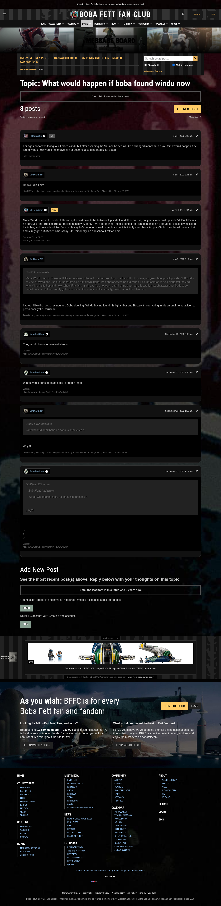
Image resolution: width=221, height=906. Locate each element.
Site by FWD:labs (148, 893)
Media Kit (166, 783)
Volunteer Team (169, 780)
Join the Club (174, 706)
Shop (164, 794)
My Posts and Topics (95, 58)
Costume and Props (123, 846)
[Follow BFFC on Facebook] (94, 883)
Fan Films (71, 794)
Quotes (70, 864)
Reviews (24, 808)
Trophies (118, 801)
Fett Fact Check (75, 832)
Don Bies (118, 822)
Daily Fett (72, 780)
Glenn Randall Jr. (123, 836)
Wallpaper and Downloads (80, 808)
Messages (119, 797)
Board (85, 24)
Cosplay (24, 837)
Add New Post (187, 109)
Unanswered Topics (65, 58)
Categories (25, 791)
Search (117, 58)
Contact (166, 797)
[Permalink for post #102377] (196, 471)
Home (43, 24)
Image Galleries (75, 783)
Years (23, 812)
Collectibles (55, 24)
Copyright (87, 893)
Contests (118, 783)
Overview (26, 58)
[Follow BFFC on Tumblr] (110, 883)
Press (164, 787)
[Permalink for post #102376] (196, 411)
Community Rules (71, 893)
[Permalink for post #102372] (196, 334)
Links (116, 794)
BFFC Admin (36, 210)
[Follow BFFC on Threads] (121, 883)
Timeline (24, 815)
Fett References (75, 858)
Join (213, 14)
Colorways (25, 794)
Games (70, 804)
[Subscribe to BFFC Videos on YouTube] (116, 883)
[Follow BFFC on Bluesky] (127, 883)
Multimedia (100, 24)
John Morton (120, 826)
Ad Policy (132, 893)
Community (144, 24)
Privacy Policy (102, 893)
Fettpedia (128, 24)
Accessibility (118, 893)
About (174, 24)
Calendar (160, 24)
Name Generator (122, 790)
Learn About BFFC (127, 745)
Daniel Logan (120, 819)
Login (197, 14)
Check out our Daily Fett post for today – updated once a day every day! (110, 4)
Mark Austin (120, 829)
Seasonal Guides (75, 836)
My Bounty (25, 787)
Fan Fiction (72, 801)
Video (70, 797)
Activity (118, 780)
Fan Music (72, 787)
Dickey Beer (120, 832)
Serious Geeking (28, 69)
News (114, 24)
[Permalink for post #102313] (196, 175)
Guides (70, 826)
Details (23, 833)
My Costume (26, 826)
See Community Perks (36, 745)
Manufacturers (27, 801)
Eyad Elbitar (120, 839)
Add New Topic (29, 61)
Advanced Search (153, 71)
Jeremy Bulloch (122, 850)
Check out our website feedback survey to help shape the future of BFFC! (110, 870)
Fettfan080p (36, 136)
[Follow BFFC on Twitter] (105, 883)
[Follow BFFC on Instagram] (99, 883)
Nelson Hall (120, 843)
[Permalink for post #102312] (196, 136)
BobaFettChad (37, 334)
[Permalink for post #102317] (196, 259)
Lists (22, 798)
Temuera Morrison (123, 815)
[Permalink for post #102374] (196, 373)
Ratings (23, 805)
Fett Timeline (73, 861)
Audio (70, 790)
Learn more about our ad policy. (141, 677)
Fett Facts (72, 854)
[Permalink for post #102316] (196, 210)
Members (118, 787)
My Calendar (120, 812)
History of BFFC (169, 790)
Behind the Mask (75, 847)
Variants (24, 830)
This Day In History (76, 851)
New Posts (42, 58)
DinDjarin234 (36, 174)
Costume (72, 24)
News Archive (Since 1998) (79, 819)
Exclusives (72, 822)
